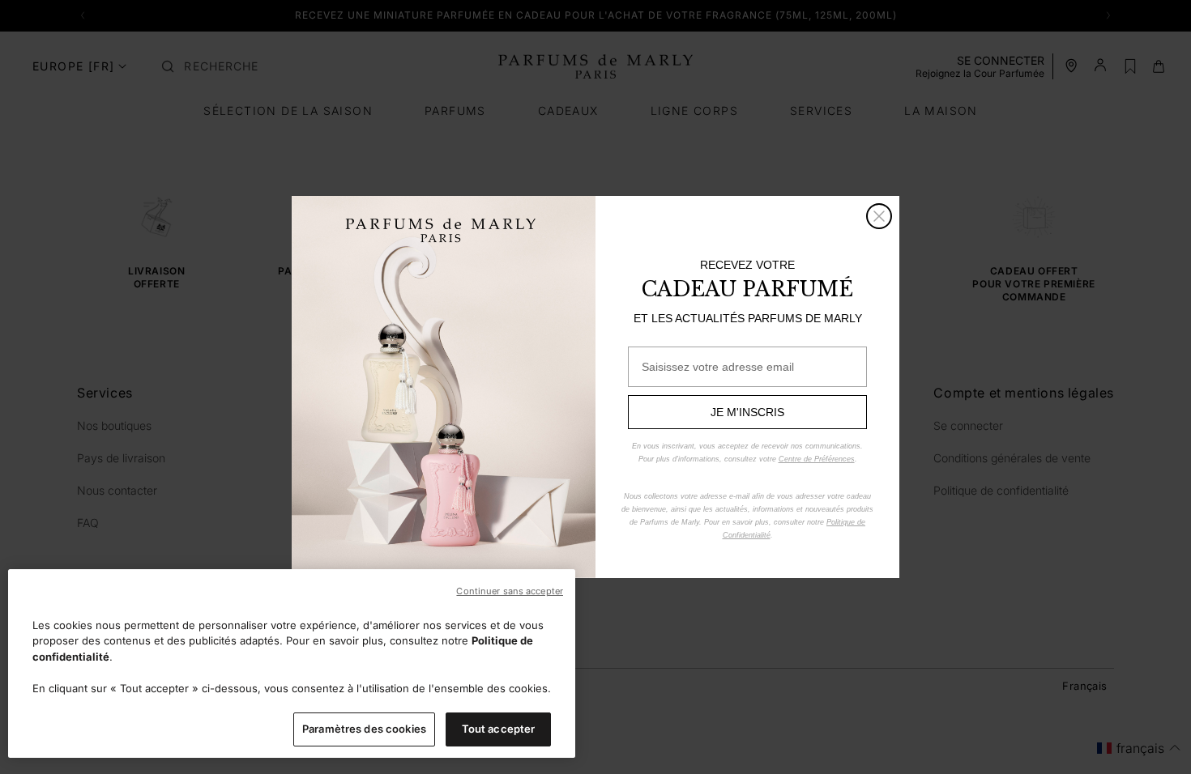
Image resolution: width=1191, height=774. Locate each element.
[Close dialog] (879, 216)
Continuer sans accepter (509, 591)
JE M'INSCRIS (747, 412)
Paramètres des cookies (364, 728)
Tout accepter (499, 728)
